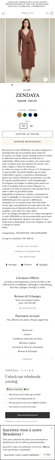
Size (27, 121)
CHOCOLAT (19, 115)
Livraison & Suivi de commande (27, 347)
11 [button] (33, 85)
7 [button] (24, 85)
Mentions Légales (27, 343)
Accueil (26, 90)
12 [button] (35, 85)
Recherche (27, 330)
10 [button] (31, 85)
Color (27, 110)
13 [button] (37, 85)
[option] (27, 4)
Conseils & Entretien (27, 251)
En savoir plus (27, 308)
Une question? (27, 257)
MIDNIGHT (30, 115)
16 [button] (43, 85)
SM (23, 126)
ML (31, 126)
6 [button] (22, 85)
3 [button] (16, 85)
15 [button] (41, 85)
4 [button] (18, 85)
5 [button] (20, 85)
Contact (27, 334)
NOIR (35, 115)
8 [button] (27, 85)
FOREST (25, 115)
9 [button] (29, 85)
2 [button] (14, 85)
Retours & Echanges (27, 351)
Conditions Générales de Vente (27, 339)
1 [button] (12, 85)
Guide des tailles (27, 246)
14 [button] (39, 85)
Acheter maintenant (27, 142)
